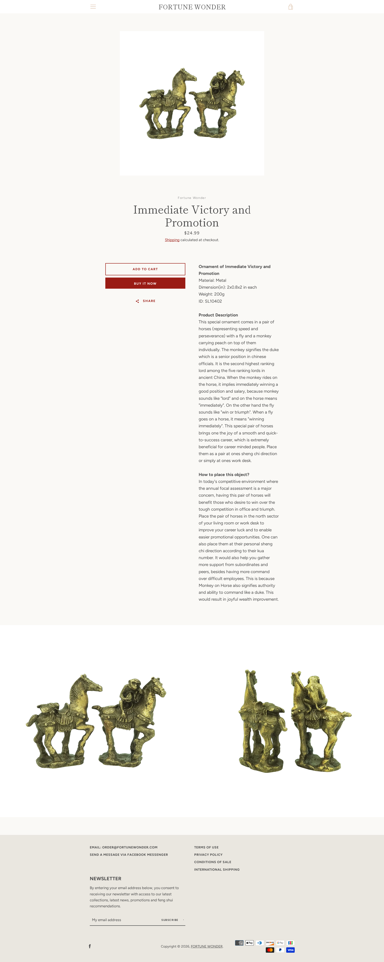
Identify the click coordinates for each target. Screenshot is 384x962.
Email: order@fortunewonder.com (124, 847)
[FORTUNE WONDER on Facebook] (90, 946)
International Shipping (217, 870)
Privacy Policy (208, 855)
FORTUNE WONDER (192, 7)
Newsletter (105, 878)
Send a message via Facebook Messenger (129, 855)
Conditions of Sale (212, 862)
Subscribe (170, 920)
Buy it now (145, 284)
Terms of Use (206, 847)
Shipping (172, 240)
